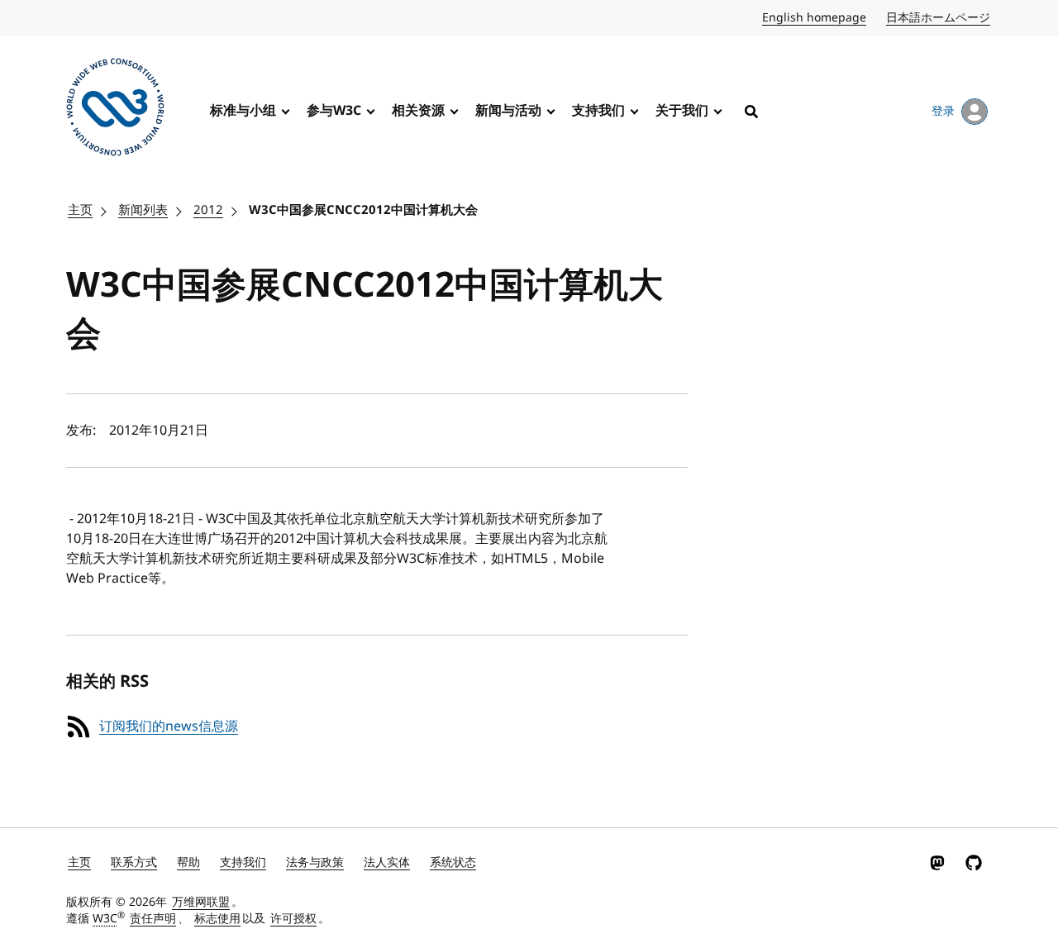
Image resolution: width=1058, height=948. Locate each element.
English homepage (815, 17)
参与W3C (334, 111)
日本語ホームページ (939, 17)
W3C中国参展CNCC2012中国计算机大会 (363, 210)
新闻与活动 (508, 111)
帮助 (188, 862)
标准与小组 (243, 111)
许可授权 (293, 918)
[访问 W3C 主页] (115, 110)
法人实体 (387, 862)
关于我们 (681, 111)
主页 (80, 210)
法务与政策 (315, 862)
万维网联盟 (201, 902)
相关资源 (418, 111)
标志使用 (217, 918)
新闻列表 (143, 210)
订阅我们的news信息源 (168, 726)
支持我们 (598, 111)
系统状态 (453, 862)
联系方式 (134, 862)
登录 (943, 111)
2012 (208, 210)
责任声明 (153, 918)
